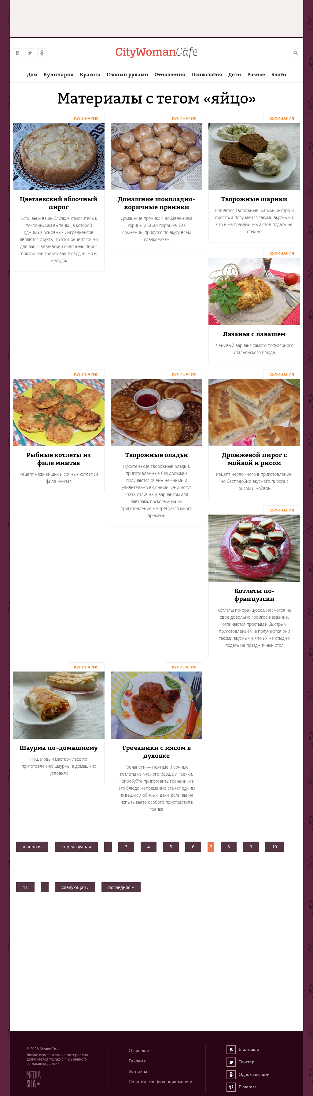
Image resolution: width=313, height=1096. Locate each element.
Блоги (278, 74)
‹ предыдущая (76, 847)
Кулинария (58, 74)
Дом (32, 74)
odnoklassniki (41, 52)
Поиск (295, 52)
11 (25, 887)
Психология (206, 74)
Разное (256, 74)
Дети (234, 74)
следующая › (75, 887)
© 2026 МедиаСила (44, 1049)
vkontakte (17, 52)
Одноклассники (231, 1074)
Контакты (138, 1071)
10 (274, 847)
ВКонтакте (231, 1049)
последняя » (121, 887)
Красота (90, 74)
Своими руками (127, 74)
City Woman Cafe (156, 53)
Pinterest (231, 1087)
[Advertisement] (156, 921)
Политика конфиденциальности (160, 1081)
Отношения (169, 74)
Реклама (137, 1060)
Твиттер (231, 1062)
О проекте (139, 1050)
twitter (29, 52)
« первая (32, 847)
